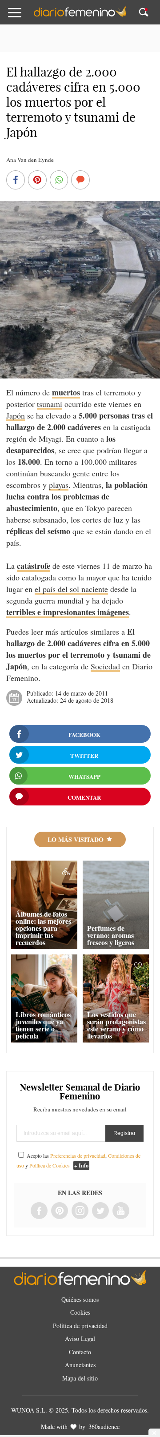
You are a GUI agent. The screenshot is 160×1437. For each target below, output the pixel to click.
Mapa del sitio (80, 1378)
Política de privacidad (80, 1325)
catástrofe (33, 566)
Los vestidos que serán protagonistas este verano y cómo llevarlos (116, 1025)
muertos (66, 392)
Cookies (80, 1312)
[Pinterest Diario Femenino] (59, 1211)
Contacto (80, 1352)
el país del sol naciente (71, 589)
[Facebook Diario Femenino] (39, 1211)
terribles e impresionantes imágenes (67, 612)
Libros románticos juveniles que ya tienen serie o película (43, 1025)
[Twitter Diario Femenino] (100, 1211)
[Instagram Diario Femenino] (80, 1211)
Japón (15, 415)
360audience (104, 1426)
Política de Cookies (49, 1165)
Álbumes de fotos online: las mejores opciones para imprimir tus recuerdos (43, 928)
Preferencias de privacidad (77, 1155)
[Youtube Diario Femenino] (121, 1211)
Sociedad (105, 666)
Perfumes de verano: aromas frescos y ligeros (110, 935)
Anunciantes (80, 1365)
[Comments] (80, 180)
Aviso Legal (80, 1338)
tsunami (49, 403)
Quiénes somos (80, 1299)
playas (58, 484)
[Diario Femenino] (80, 15)
